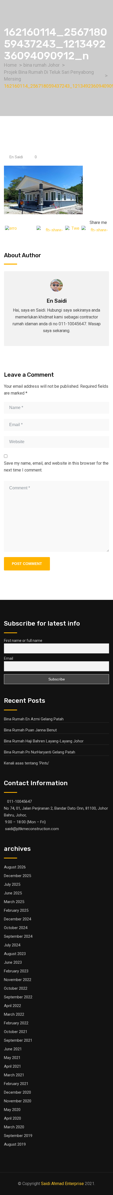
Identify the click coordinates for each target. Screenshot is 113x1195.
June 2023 (13, 962)
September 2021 (18, 1040)
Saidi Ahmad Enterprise (62, 1183)
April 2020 (12, 1118)
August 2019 (15, 1144)
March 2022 (14, 1014)
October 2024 (15, 927)
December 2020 (17, 1092)
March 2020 (14, 1127)
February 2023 (16, 971)
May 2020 (12, 1109)
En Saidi (16, 157)
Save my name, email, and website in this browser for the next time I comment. (56, 467)
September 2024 (18, 936)
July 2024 (12, 945)
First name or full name (23, 640)
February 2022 (16, 1023)
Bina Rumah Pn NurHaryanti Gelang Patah (39, 752)
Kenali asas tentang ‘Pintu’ (26, 763)
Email (8, 658)
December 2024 (17, 919)
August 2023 (15, 953)
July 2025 (12, 884)
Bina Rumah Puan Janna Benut (30, 730)
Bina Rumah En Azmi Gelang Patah (34, 719)
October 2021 (15, 1031)
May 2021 (12, 1057)
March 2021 (14, 1075)
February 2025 (16, 910)
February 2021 (16, 1083)
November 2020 (17, 1101)
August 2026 (15, 867)
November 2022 (17, 979)
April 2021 (12, 1066)
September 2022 (18, 997)
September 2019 (18, 1135)
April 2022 (12, 1005)
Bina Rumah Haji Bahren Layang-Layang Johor (44, 741)
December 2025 (17, 875)
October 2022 (15, 988)
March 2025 (14, 901)
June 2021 (13, 1049)
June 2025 (13, 893)
